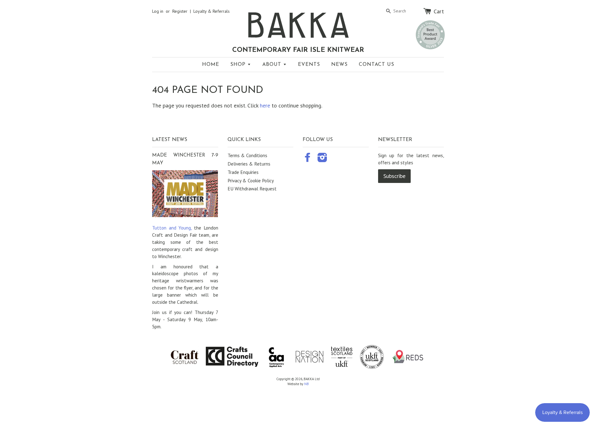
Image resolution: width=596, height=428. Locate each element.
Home (210, 64)
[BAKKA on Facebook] (308, 159)
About (272, 64)
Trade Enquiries (243, 172)
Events (309, 64)
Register (179, 11)
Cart (439, 11)
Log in (157, 11)
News (339, 64)
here (265, 105)
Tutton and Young (171, 228)
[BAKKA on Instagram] (322, 159)
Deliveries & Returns (249, 164)
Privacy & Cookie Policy (251, 180)
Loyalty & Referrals (211, 11)
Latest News (169, 139)
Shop (238, 64)
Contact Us (376, 64)
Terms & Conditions (247, 155)
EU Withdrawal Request (252, 188)
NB (306, 384)
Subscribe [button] (394, 176)
